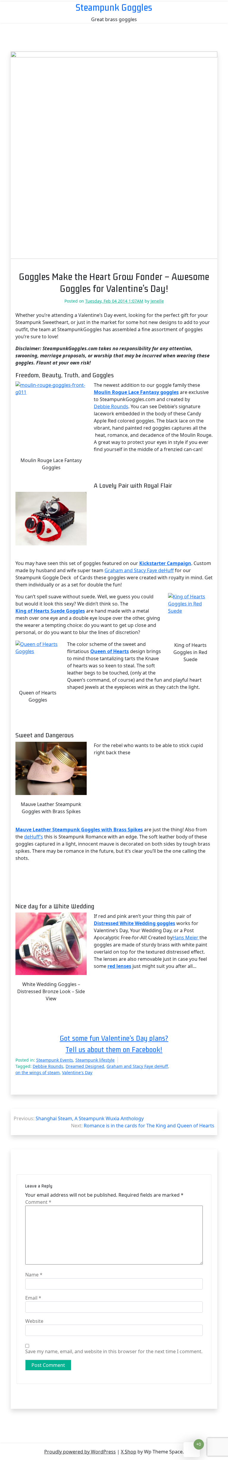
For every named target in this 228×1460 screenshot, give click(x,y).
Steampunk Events (54, 1060)
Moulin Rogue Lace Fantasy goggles (136, 392)
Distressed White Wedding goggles (134, 923)
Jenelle (157, 301)
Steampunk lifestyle (95, 1060)
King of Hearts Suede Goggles (50, 611)
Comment (38, 1202)
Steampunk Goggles (114, 7)
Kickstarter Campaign (165, 563)
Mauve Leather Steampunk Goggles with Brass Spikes (79, 829)
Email (33, 1298)
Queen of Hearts (109, 651)
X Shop (128, 1451)
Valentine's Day (77, 1072)
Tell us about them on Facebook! (114, 1050)
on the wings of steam (37, 1072)
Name (33, 1274)
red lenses (119, 966)
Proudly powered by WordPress (80, 1451)
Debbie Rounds (111, 406)
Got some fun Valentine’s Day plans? (114, 1038)
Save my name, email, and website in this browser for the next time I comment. (113, 1351)
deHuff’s (33, 836)
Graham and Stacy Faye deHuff (139, 570)
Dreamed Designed (85, 1066)
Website (34, 1321)
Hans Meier (186, 937)
